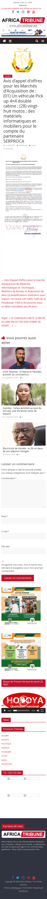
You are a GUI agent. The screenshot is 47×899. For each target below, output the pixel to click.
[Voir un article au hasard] (43, 41)
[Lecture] (5, 710)
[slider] (21, 710)
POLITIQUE (6, 743)
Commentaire (8, 478)
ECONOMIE (6, 752)
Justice (4, 760)
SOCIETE (5, 739)
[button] (23, 701)
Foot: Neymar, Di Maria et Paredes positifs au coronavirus (22, 373)
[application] (23, 701)
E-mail (5, 531)
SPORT (4, 756)
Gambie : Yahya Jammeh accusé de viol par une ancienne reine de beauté (22, 410)
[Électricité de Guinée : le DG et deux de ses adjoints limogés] (23, 424)
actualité (8, 76)
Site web (5, 546)
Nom (4, 516)
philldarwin (23, 145)
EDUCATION (6, 764)
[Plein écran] (42, 710)
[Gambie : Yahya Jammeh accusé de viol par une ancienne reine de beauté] (23, 384)
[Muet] (38, 710)
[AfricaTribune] (4, 41)
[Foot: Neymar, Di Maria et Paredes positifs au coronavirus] (21, 348)
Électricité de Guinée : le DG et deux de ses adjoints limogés (23, 450)
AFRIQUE (5, 748)
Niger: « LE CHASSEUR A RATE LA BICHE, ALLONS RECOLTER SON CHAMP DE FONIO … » (23, 321)
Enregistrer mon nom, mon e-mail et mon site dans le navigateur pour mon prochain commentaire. (22, 567)
